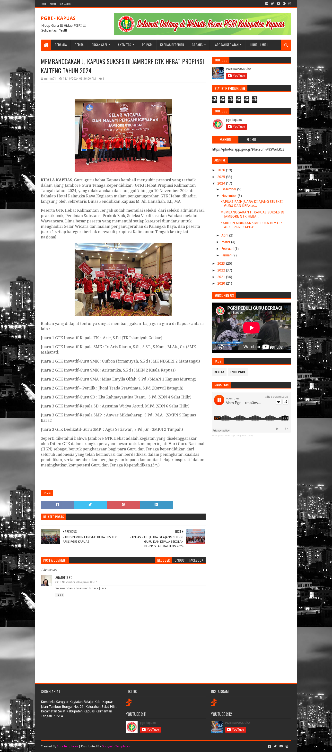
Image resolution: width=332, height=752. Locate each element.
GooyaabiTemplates (116, 746)
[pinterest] (284, 3)
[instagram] (289, 3)
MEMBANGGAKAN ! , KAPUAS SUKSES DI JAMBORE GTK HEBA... (252, 214)
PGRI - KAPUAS (58, 18)
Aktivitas (124, 44)
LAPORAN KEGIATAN (226, 44)
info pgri (237, 372)
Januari (227, 255)
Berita (219, 372)
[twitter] (272, 3)
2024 (221, 183)
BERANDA (61, 44)
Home (43, 4)
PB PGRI (147, 44)
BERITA (79, 44)
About (53, 4)
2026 (221, 170)
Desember (229, 189)
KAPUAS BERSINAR (172, 44)
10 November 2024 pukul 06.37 (77, 582)
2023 (221, 263)
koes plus (217, 435)
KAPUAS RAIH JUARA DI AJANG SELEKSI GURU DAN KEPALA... (251, 204)
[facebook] (266, 3)
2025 (221, 177)
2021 (221, 277)
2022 (221, 270)
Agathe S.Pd (63, 577)
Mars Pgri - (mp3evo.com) (239, 435)
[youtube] (278, 3)
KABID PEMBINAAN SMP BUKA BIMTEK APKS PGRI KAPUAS (251, 225)
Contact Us (65, 4)
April (225, 235)
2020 (221, 283)
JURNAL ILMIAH (258, 44)
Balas (60, 595)
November (229, 196)
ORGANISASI (99, 44)
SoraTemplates (67, 746)
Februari (228, 249)
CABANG (197, 44)
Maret (226, 242)
